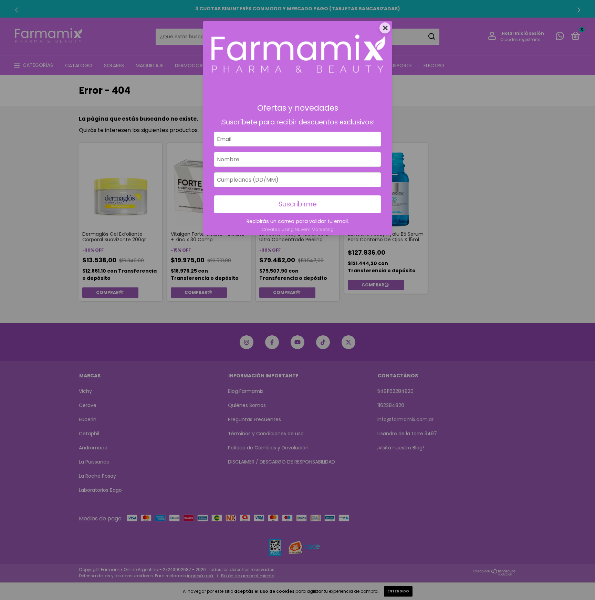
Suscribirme (298, 204)
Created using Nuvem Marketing (298, 229)
